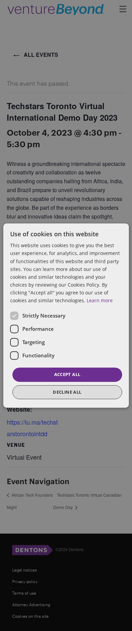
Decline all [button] (67, 392)
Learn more (100, 300)
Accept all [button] (67, 374)
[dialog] (66, 315)
